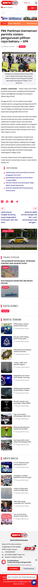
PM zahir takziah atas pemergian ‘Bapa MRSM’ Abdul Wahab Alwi (22, 402)
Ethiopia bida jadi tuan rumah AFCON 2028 (21, 428)
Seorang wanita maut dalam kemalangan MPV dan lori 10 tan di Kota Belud (22, 441)
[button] (36, 3)
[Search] (35, 13)
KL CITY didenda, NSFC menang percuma (21, 463)
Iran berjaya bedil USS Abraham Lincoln (17, 281)
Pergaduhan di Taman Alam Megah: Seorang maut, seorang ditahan (22, 376)
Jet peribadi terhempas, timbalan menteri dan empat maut (18, 262)
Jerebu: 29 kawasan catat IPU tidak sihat (21, 489)
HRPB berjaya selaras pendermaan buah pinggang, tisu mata (21, 325)
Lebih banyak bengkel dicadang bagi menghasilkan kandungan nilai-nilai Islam (9, 217)
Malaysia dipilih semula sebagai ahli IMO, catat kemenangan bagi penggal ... (29, 217)
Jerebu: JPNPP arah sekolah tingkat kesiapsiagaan (20, 363)
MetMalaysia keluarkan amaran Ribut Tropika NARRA (22, 389)
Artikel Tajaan (8, 231)
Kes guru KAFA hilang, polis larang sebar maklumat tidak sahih (21, 338)
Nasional (22, 46)
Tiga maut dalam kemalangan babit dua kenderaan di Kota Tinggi (22, 415)
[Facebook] (7, 201)
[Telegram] (17, 201)
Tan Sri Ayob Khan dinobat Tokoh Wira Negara (21, 515)
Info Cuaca (8, 7)
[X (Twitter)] (2, 201)
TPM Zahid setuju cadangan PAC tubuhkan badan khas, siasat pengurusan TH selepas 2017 (22, 502)
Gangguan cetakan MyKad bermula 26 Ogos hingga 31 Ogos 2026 (22, 476)
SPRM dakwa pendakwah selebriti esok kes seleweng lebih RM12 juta (22, 350)
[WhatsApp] (12, 201)
